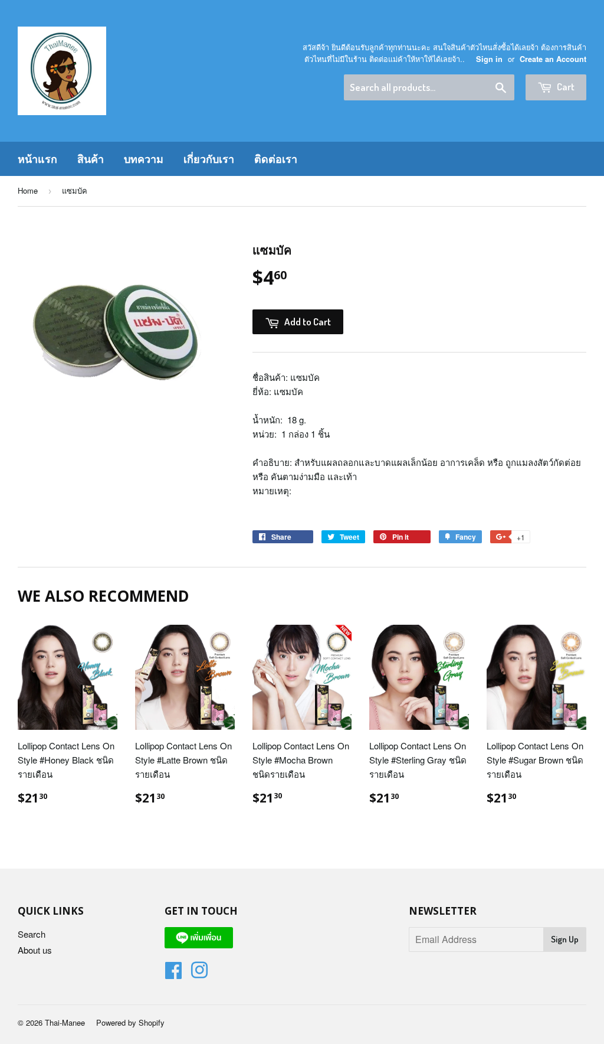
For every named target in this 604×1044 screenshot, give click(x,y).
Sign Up (565, 939)
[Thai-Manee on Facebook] (173, 973)
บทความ (143, 158)
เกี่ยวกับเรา (208, 158)
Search (31, 934)
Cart (565, 86)
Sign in (489, 59)
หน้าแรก (37, 158)
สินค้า (90, 158)
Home (28, 190)
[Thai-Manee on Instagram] (199, 973)
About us (35, 950)
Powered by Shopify (130, 1022)
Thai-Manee (65, 1022)
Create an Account (553, 59)
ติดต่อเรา (275, 158)
